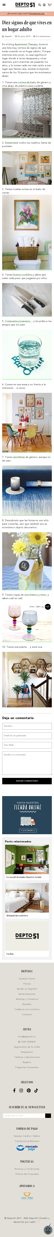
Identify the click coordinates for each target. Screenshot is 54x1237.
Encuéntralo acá (37, 14)
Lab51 (33, 1222)
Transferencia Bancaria (27, 1141)
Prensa (27, 984)
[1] (49, 5)
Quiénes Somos (27, 979)
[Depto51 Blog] (25, 5)
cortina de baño (27, 82)
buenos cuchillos (22, 275)
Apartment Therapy (26, 44)
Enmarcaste (11, 143)
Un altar (10, 953)
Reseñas (27, 1004)
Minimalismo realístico (17, 915)
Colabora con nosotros (27, 1009)
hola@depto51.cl (27, 1037)
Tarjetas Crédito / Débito (27, 1136)
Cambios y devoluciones (27, 1057)
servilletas (19, 457)
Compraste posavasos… (19, 321)
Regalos (27, 1062)
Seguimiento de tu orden (27, 1047)
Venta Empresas (27, 994)
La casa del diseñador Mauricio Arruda (23, 877)
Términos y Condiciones (27, 1169)
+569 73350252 (28, 1042)
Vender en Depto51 (27, 989)
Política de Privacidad (27, 1174)
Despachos (27, 1052)
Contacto (27, 1015)
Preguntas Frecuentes (27, 1067)
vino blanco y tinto (35, 595)
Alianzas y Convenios (27, 999)
